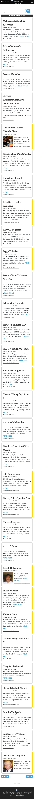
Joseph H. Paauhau (12, 568)
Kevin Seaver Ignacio (13, 370)
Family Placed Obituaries (24, 146)
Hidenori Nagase (11, 522)
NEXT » (29, 776)
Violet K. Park (10, 614)
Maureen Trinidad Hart (14, 324)
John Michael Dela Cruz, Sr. (17, 154)
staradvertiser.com (17, 792)
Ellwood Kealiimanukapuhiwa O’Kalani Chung (13, 99)
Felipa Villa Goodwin (13, 303)
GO (28, 11)
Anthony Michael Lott (14, 422)
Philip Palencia (10, 590)
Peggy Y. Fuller (10, 251)
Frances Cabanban (12, 74)
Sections (5, 2)
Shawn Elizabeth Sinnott (15, 688)
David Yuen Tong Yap (14, 755)
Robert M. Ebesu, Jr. (13, 178)
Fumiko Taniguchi (12, 712)
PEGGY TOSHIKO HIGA (16, 349)
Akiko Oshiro (10, 546)
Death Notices (10, 39)
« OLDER (5, 776)
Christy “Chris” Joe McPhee (16, 498)
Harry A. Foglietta (12, 229)
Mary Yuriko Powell (13, 666)
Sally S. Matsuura (11, 474)
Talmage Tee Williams (14, 734)
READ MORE (24, 36)
